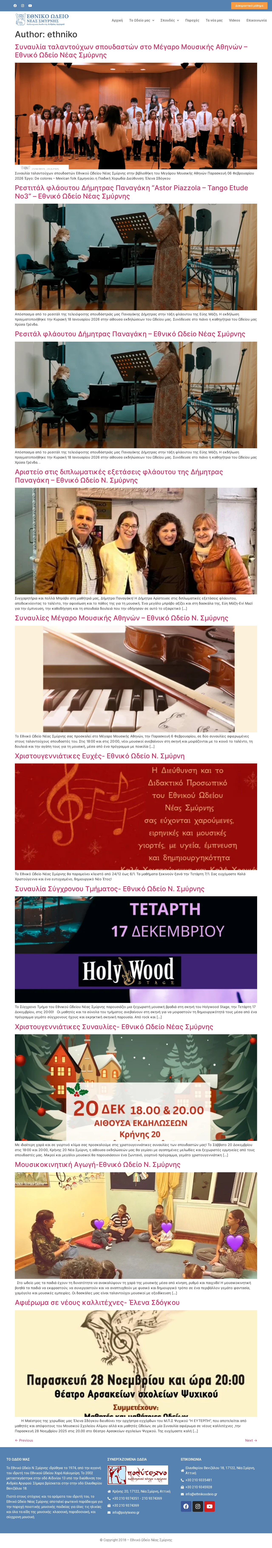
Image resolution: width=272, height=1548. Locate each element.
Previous (24, 1440)
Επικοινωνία (256, 20)
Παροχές (192, 20)
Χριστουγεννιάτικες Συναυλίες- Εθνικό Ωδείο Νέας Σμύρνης (114, 1027)
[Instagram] (23, 6)
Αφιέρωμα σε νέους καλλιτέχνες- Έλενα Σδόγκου (97, 1302)
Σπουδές (168, 20)
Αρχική (117, 20)
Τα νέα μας (214, 20)
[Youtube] (30, 6)
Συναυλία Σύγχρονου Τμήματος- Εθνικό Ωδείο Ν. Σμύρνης (110, 889)
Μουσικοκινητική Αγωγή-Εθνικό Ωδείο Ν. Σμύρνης (98, 1164)
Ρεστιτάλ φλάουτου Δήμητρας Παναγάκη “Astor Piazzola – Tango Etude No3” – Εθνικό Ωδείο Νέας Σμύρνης (131, 192)
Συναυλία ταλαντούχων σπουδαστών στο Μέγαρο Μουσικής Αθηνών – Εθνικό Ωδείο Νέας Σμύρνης (131, 51)
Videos (234, 20)
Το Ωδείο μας (139, 20)
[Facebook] (15, 6)
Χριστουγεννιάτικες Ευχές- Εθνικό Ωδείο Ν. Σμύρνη (100, 756)
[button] (141, 20)
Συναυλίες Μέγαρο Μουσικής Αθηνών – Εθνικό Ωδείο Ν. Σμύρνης (121, 618)
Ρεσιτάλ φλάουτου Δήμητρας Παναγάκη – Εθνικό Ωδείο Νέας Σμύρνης (130, 334)
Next (251, 1440)
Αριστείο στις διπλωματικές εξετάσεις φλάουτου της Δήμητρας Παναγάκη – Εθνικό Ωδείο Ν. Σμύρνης (119, 476)
